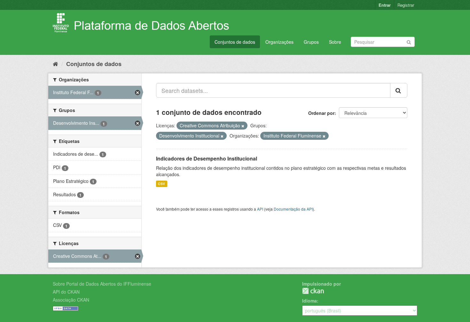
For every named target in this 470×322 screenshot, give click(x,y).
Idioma (309, 300)
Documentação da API (293, 209)
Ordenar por (321, 113)
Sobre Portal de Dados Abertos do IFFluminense (102, 284)
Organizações (279, 42)
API (260, 209)
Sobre (335, 42)
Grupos (311, 42)
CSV (161, 183)
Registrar (405, 5)
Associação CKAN (71, 299)
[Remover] (242, 125)
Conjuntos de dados (235, 42)
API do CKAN (66, 291)
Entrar (385, 5)
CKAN (313, 291)
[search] (398, 90)
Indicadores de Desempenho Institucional (206, 158)
